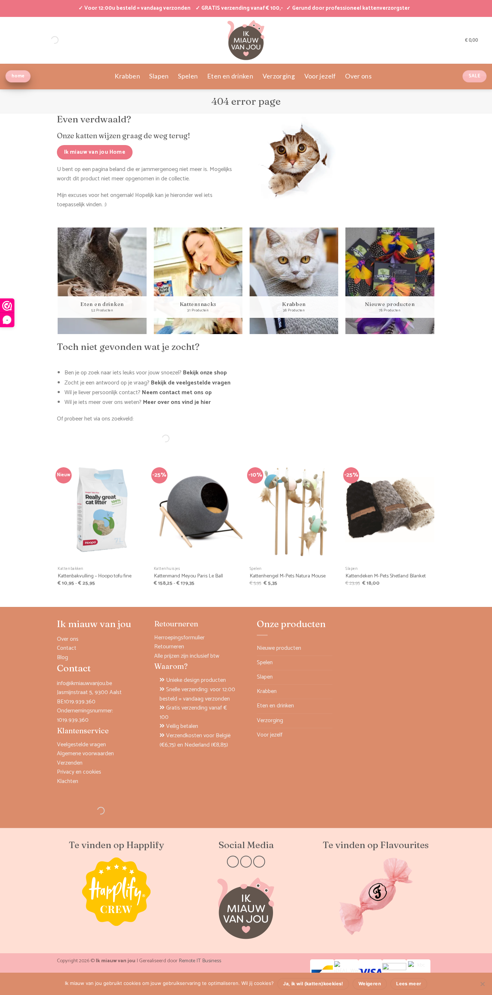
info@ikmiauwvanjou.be (84, 683)
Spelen (188, 76)
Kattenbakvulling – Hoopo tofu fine (94, 576)
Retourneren (169, 647)
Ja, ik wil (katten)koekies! (313, 983)
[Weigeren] (482, 986)
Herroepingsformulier (179, 638)
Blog (62, 657)
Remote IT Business (200, 960)
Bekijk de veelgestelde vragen (191, 383)
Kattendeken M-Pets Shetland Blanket (385, 576)
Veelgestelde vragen (81, 744)
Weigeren (369, 983)
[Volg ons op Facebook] (233, 862)
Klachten (67, 781)
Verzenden (69, 763)
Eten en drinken (230, 76)
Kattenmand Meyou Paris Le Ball (188, 576)
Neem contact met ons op (177, 392)
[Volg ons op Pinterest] (259, 862)
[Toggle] (328, 662)
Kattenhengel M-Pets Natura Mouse (288, 576)
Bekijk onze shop (205, 373)
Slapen (159, 76)
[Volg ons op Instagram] (246, 862)
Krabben (127, 76)
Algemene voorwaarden (85, 753)
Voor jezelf (320, 76)
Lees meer (408, 983)
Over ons (358, 76)
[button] (445, 40)
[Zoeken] (160, 438)
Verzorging (279, 76)
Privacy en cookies (79, 772)
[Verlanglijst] (457, 40)
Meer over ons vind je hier (177, 402)
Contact (66, 648)
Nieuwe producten (279, 648)
